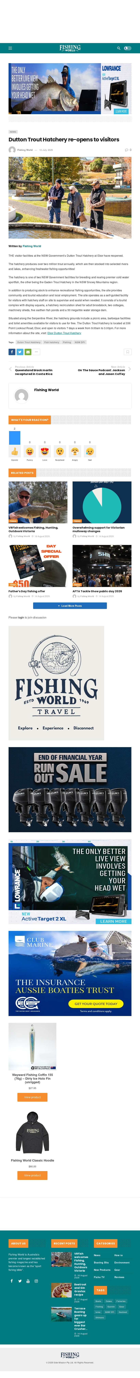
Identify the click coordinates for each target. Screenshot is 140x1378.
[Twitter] (20, 1255)
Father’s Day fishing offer (27, 566)
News (13, 106)
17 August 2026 (80, 1274)
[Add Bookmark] (127, 326)
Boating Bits (101, 1236)
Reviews (119, 1251)
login (21, 592)
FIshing (67, 316)
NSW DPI (80, 316)
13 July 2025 (46, 124)
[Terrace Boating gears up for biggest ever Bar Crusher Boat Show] (61, 1288)
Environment (122, 1236)
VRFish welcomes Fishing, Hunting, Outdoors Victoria (33, 503)
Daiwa (109, 1275)
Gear (13, 559)
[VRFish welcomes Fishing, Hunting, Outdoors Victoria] (38, 477)
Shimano (100, 1291)
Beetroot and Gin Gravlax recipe (80, 1264)
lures (98, 1286)
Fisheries (121, 1275)
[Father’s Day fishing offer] (38, 540)
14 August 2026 (106, 510)
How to (118, 1229)
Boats (98, 1275)
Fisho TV (99, 1251)
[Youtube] (28, 1255)
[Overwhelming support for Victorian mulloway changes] (102, 477)
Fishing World (25, 124)
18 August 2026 (42, 510)
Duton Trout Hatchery (28, 316)
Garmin (111, 1280)
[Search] (118, 48)
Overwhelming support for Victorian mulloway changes (99, 503)
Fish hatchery (51, 316)
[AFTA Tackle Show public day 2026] (102, 540)
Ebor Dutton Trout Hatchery (64, 307)
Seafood (123, 1286)
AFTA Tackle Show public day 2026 (97, 566)
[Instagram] (36, 1255)
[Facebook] (12, 1255)
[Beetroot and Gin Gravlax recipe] (61, 1264)
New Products (102, 1244)
